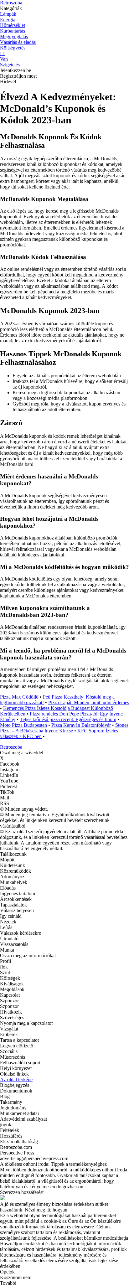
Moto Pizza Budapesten (23, 725)
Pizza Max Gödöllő (19, 697)
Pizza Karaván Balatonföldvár (81, 725)
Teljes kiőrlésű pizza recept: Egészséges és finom (68, 719)
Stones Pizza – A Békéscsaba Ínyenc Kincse (64, 727)
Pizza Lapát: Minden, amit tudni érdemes (88, 702)
